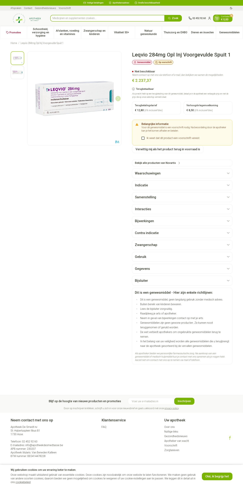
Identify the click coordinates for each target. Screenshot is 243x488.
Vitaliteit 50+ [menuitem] (124, 33)
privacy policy (171, 408)
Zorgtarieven (171, 450)
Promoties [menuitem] (15, 32)
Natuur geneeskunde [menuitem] (151, 32)
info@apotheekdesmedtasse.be (44, 445)
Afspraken (16, 8)
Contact (28, 8)
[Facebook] (229, 437)
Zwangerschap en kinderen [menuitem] (95, 32)
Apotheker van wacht (176, 440)
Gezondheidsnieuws (45, 8)
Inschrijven (184, 401)
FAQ (103, 427)
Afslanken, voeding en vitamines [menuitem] (68, 32)
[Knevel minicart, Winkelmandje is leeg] (217, 18)
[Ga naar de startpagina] (27, 18)
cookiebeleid (23, 482)
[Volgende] (118, 98)
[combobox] (107, 18)
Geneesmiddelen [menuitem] (231, 33)
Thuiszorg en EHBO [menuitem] (176, 33)
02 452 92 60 (29, 441)
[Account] (209, 18)
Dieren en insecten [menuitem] (203, 33)
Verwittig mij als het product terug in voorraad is (168, 149)
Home (14, 43)
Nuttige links (171, 431)
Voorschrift (65, 8)
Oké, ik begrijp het (217, 476)
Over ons (169, 427)
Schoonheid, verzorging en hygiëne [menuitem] (43, 32)
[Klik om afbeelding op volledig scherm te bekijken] (74, 98)
